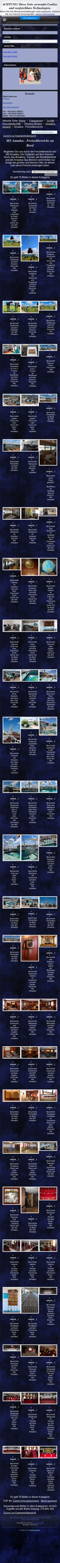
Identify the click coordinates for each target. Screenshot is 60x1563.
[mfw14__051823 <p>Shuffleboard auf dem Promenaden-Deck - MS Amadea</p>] (11, 1300)
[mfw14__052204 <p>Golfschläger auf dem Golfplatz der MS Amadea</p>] (11, 307)
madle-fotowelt (38, 1523)
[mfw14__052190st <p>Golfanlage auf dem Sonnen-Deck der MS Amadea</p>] (48, 306)
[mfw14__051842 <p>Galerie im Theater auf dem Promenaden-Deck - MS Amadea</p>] (48, 1245)
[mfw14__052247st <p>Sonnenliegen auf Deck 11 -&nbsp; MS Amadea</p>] (48, 185)
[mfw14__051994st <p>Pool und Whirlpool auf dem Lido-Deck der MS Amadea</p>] (48, 786)
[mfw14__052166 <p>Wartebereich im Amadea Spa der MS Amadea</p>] (11, 513)
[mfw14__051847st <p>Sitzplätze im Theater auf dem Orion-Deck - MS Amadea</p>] (48, 1193)
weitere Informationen (45, 14)
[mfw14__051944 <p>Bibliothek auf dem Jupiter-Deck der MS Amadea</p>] (30, 1004)
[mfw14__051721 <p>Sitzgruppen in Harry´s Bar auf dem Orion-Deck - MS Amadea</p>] (48, 1350)
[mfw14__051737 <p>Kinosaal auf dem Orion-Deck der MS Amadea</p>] (30, 1350)
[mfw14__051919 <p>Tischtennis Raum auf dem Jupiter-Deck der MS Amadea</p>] (30, 1147)
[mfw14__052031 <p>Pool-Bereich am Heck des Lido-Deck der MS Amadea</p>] (11, 675)
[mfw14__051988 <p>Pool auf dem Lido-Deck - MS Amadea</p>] (11, 847)
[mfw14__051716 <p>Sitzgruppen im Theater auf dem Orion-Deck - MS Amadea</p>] (30, 1398)
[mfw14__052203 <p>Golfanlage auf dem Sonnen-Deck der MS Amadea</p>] (30, 307)
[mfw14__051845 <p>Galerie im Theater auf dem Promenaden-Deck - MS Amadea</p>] (11, 1245)
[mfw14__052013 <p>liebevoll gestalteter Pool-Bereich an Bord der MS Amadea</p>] (30, 723)
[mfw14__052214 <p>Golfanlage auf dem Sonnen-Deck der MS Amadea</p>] (11, 241)
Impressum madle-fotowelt (20, 1517)
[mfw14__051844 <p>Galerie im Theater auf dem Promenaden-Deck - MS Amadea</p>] (30, 1245)
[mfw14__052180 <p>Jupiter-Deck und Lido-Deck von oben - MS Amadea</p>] (11, 399)
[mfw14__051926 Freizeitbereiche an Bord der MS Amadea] (11, 1095)
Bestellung (7, 103)
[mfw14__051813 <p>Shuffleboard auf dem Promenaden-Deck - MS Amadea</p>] (30, 1300)
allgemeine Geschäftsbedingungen (35, 1518)
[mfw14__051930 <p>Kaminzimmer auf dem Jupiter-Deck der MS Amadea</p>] (48, 1052)
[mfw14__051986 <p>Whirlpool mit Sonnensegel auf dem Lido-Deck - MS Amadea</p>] (30, 847)
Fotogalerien (36, 120)
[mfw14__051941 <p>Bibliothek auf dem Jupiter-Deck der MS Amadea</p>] (48, 1004)
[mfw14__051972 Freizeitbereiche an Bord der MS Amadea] (48, 902)
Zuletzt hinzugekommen (26, 1501)
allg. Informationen (11, 107)
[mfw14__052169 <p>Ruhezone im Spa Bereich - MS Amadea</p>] (30, 445)
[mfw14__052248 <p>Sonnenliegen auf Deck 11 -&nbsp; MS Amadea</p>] (30, 187)
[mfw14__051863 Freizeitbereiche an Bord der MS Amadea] (30, 1199)
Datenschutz (36, 1517)
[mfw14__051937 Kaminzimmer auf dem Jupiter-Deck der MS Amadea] (30, 1052)
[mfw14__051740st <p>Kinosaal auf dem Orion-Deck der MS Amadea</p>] (11, 1347)
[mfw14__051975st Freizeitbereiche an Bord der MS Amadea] (30, 902)
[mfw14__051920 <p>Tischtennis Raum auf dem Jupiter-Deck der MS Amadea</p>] (11, 1147)
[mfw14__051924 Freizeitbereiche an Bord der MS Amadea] (30, 1095)
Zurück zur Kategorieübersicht (19, 136)
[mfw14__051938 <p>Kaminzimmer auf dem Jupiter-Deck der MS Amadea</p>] (11, 1052)
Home (22, 120)
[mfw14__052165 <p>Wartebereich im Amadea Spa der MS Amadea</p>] (30, 513)
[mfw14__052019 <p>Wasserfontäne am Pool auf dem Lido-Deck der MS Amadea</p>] (30, 675)
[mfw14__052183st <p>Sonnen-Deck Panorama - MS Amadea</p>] (48, 347)
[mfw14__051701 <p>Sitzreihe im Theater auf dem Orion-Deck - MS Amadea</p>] (30, 1452)
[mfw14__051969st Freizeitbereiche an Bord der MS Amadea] (11, 938)
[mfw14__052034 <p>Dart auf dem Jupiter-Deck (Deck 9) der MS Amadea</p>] (48, 625)
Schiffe (50, 120)
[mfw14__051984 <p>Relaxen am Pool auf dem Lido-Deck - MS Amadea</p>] (48, 840)
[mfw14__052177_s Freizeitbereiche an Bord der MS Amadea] (48, 398)
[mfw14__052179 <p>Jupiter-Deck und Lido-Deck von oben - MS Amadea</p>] (30, 399)
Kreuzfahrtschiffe (11, 124)
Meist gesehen (49, 1501)
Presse (6, 99)
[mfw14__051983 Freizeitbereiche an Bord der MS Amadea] (11, 902)
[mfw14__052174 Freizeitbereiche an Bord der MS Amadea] (11, 445)
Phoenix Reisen (33, 124)
